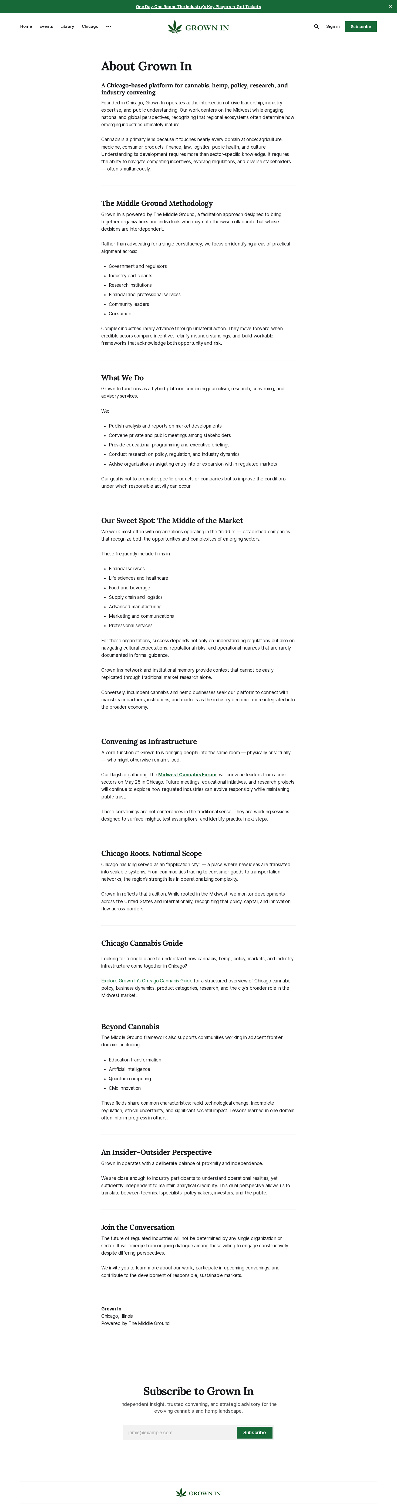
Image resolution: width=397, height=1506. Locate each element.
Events (46, 26)
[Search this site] (316, 26)
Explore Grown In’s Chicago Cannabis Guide (147, 980)
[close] (390, 6)
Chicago (90, 26)
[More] (108, 26)
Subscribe (361, 26)
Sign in (333, 26)
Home (26, 26)
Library (67, 26)
